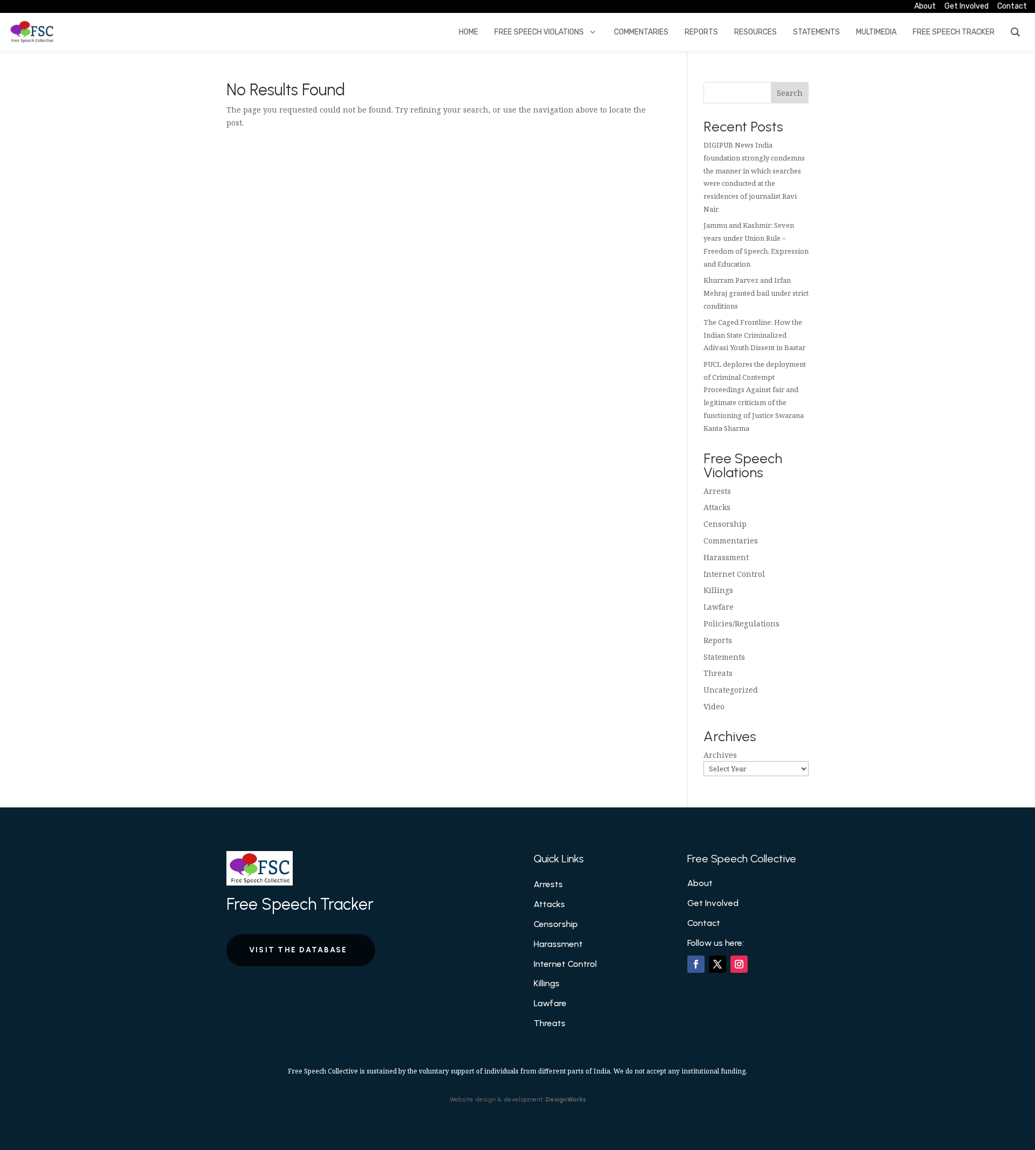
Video (713, 706)
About (700, 883)
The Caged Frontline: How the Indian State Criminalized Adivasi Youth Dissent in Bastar (754, 335)
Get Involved (713, 903)
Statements (724, 657)
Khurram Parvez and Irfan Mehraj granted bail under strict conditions (756, 293)
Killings (718, 590)
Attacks (716, 507)
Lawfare (718, 607)
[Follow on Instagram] (739, 964)
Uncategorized (730, 690)
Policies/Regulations (741, 623)
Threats (718, 673)
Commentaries (730, 540)
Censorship (725, 524)
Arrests (717, 491)
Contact (703, 923)
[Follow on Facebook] (696, 964)
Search (790, 93)
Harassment (726, 557)
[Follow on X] (717, 964)
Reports (717, 640)
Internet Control (734, 574)
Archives (720, 755)
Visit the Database (298, 949)
